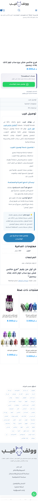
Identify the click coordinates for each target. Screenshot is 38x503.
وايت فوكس (24, 438)
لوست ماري (12, 401)
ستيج (27, 394)
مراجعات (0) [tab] (32, 108)
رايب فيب (32, 408)
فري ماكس (25, 93)
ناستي (9, 405)
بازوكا (20, 401)
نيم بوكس (22, 434)
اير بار (33, 394)
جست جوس (31, 434)
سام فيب (7, 423)
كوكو (33, 427)
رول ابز (5, 412)
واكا (14, 423)
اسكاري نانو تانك (12, 350)
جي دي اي (25, 390)
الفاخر (33, 405)
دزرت (13, 431)
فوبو (26, 401)
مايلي (27, 427)
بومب (10, 397)
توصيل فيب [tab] (32, 100)
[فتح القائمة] (36, 10)
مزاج (20, 420)
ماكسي (18, 412)
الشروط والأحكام (19, 470)
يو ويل (14, 394)
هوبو (26, 423)
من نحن (19, 467)
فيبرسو (11, 408)
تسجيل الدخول (23, 281)
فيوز (21, 427)
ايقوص (24, 397)
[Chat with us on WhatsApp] (34, 494)
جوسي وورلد (14, 416)
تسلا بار (33, 423)
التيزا (19, 431)
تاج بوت (33, 401)
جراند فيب (32, 397)
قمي (18, 408)
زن (6, 434)
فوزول (33, 390)
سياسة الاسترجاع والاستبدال (19, 474)
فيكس (33, 412)
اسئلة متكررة (19, 487)
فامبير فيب (13, 434)
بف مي (8, 427)
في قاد (9, 390)
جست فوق (26, 431)
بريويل (33, 438)
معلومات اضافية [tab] (30, 104)
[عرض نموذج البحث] (19, 10)
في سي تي (32, 416)
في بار (7, 394)
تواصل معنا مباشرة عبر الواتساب (19, 237)
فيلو (33, 431)
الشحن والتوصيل (19, 484)
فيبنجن (6, 416)
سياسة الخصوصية (19, 477)
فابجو (20, 423)
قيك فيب (23, 416)
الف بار (20, 394)
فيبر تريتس (7, 420)
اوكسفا (33, 420)
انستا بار (26, 412)
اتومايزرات (29, 91)
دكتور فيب (17, 390)
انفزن (14, 420)
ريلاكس (15, 427)
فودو (26, 420)
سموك (17, 397)
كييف (12, 412)
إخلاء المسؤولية (19, 490)
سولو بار (16, 405)
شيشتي (24, 408)
